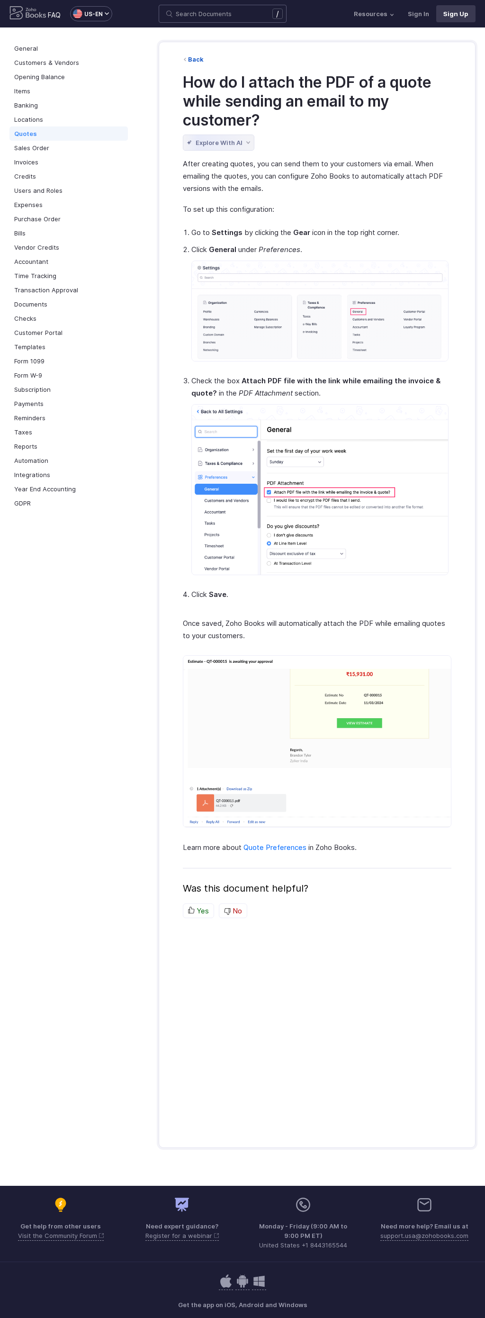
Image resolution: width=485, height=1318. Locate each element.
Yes (202, 910)
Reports (25, 446)
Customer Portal (38, 332)
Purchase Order (37, 219)
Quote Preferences (274, 847)
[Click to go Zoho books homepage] (27, 13)
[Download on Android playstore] (226, 1286)
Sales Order (31, 148)
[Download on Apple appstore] (242, 1286)
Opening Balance (39, 77)
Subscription (32, 389)
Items (22, 91)
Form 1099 (29, 361)
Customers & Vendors (46, 62)
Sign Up (455, 14)
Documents (30, 304)
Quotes (25, 133)
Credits (25, 176)
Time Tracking (35, 276)
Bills (20, 233)
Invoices (26, 162)
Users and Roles (38, 190)
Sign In (418, 14)
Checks (25, 318)
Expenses (28, 204)
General (26, 48)
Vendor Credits (36, 247)
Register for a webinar (179, 1235)
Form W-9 (28, 375)
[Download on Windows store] (259, 1286)
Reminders (29, 418)
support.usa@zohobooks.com (424, 1235)
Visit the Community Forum (58, 1235)
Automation (31, 460)
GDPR (22, 503)
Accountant (31, 261)
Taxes (23, 432)
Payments (29, 403)
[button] (86, 13)
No (236, 910)
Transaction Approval (46, 290)
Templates (29, 347)
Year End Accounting (45, 489)
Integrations (32, 474)
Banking (26, 105)
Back (196, 59)
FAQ (54, 15)
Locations (28, 119)
